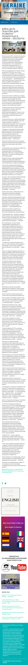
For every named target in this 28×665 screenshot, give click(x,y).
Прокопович (21, 471)
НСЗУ (15, 471)
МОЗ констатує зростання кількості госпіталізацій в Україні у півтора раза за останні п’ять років (12, 608)
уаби (11, 472)
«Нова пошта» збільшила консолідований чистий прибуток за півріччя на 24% (12, 618)
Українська (14, 22)
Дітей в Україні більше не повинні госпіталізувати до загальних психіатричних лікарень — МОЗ (13, 601)
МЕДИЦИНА (11, 471)
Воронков (10, 469)
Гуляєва (16, 469)
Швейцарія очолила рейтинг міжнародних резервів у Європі (13, 613)
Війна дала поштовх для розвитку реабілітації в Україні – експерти (13, 33)
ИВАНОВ (20, 469)
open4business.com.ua (9, 661)
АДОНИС (5, 469)
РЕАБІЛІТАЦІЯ (5, 472)
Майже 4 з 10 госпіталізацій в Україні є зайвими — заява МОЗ (12, 595)
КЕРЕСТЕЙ (4, 471)
